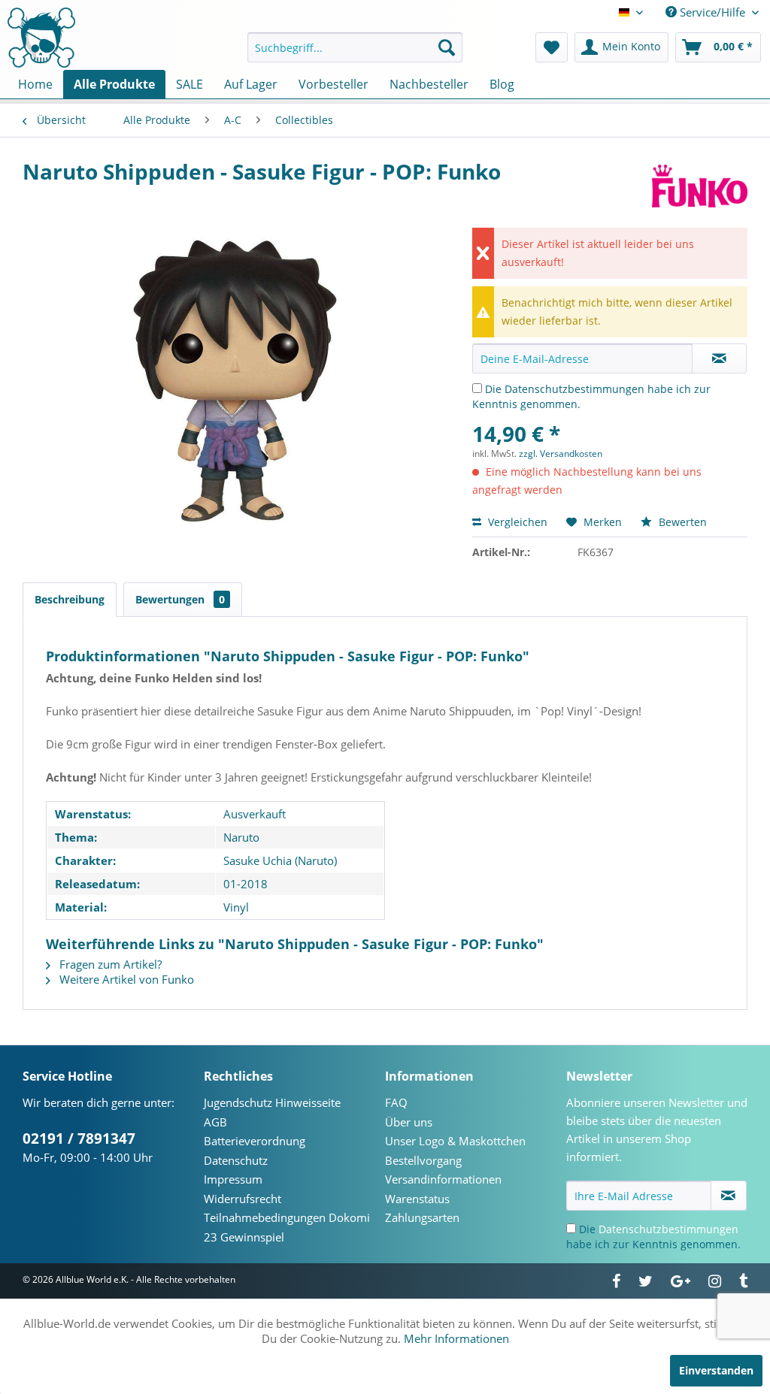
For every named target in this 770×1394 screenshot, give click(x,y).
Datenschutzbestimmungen (574, 389)
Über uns (408, 1121)
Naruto (241, 837)
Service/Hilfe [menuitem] (712, 12)
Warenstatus (417, 1198)
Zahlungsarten (422, 1217)
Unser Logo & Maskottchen (455, 1140)
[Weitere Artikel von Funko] (699, 186)
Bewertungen (180, 599)
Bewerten (681, 522)
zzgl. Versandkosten (560, 453)
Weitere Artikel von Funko (125, 979)
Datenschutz (236, 1160)
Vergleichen (516, 522)
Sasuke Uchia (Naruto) (280, 860)
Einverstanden (716, 1370)
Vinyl (236, 907)
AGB (215, 1121)
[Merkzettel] (551, 47)
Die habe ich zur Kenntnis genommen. (653, 1236)
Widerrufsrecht (242, 1198)
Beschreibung (70, 599)
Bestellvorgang (423, 1160)
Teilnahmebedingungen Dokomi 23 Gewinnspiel (287, 1227)
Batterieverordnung (254, 1140)
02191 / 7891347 (79, 1138)
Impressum (233, 1179)
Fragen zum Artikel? (109, 964)
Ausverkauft (254, 813)
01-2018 (245, 883)
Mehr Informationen (456, 1338)
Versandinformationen (443, 1179)
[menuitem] (355, 47)
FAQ (396, 1102)
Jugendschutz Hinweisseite (272, 1102)
